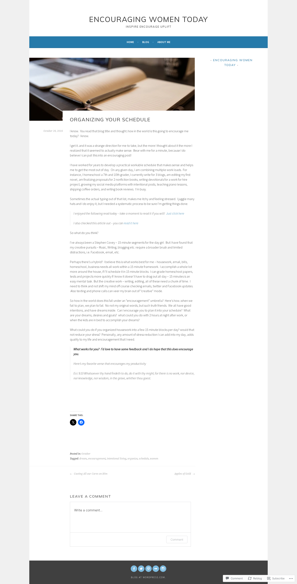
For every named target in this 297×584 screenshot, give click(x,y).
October (86, 453)
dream (83, 458)
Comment (177, 539)
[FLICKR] (156, 568)
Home (130, 42)
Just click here (175, 213)
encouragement (97, 458)
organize (132, 458)
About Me (163, 42)
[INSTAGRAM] (163, 568)
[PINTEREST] (148, 568)
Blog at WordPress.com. (148, 577)
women (154, 458)
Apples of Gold (183, 473)
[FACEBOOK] (134, 568)
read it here (131, 223)
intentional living (116, 458)
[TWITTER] (141, 568)
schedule (144, 458)
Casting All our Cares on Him (90, 473)
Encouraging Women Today (148, 19)
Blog (145, 42)
